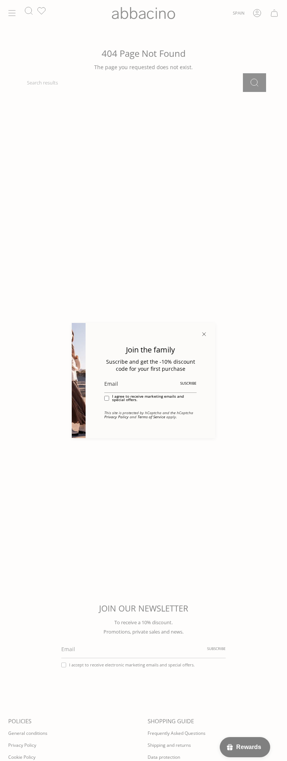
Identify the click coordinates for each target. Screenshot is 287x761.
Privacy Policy (116, 417)
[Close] (204, 334)
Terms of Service (151, 417)
